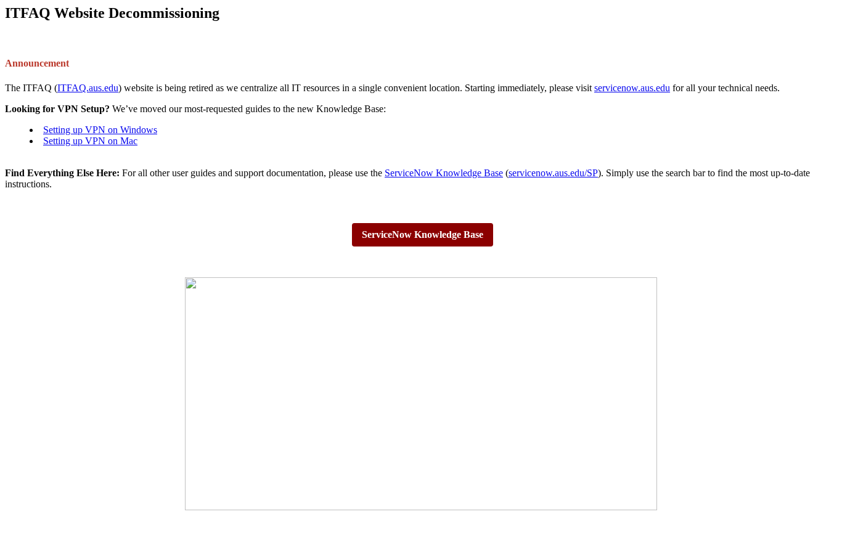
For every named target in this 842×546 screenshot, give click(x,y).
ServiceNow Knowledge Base (444, 173)
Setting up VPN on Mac (90, 141)
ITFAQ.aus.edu (87, 88)
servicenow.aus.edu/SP (553, 173)
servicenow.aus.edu (632, 88)
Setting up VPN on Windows (100, 129)
